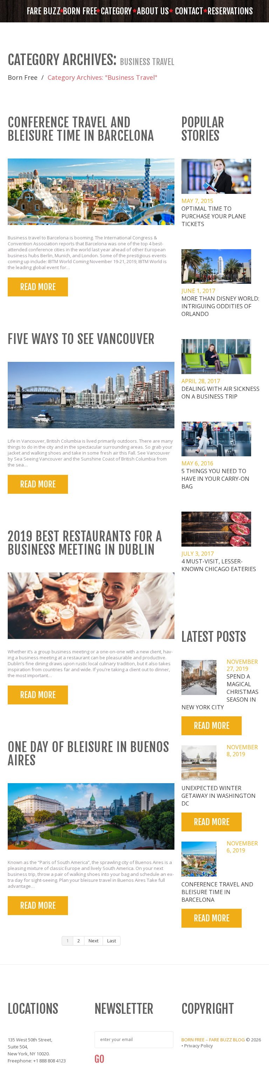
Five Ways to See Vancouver (81, 339)
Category (116, 11)
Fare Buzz (44, 11)
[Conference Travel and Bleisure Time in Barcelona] (91, 192)
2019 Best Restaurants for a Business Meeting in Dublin (85, 543)
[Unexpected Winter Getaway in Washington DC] (198, 762)
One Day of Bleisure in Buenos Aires (88, 753)
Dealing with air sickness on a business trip (220, 392)
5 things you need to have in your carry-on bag (215, 478)
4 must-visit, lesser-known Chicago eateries (218, 565)
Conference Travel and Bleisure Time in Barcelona (81, 129)
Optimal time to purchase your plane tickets (213, 216)
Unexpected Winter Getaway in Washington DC (218, 795)
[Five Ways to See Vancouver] (91, 395)
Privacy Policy (198, 1045)
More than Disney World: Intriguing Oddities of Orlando (220, 306)
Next (93, 940)
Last (111, 940)
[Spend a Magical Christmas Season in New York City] (198, 677)
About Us (153, 11)
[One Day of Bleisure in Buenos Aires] (91, 816)
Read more (38, 287)
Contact (189, 11)
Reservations (225, 11)
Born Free (80, 11)
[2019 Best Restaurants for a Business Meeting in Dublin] (91, 605)
